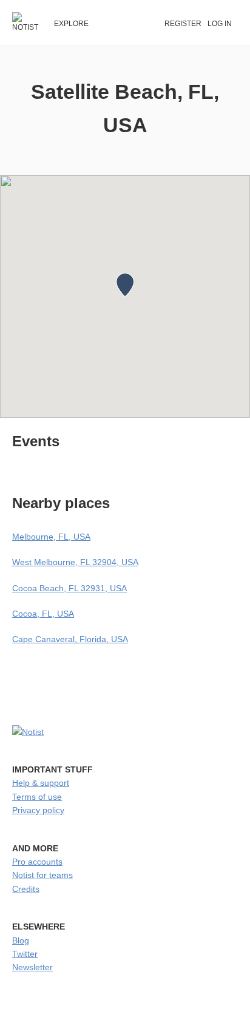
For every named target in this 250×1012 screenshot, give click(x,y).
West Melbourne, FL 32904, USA (75, 562)
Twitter (25, 954)
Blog (20, 940)
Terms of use (37, 797)
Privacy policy (38, 810)
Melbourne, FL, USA (51, 536)
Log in (220, 23)
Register (182, 23)
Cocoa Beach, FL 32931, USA (69, 588)
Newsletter (32, 967)
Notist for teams (42, 875)
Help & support (40, 783)
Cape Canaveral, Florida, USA (70, 639)
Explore (71, 23)
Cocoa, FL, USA (43, 613)
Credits (25, 889)
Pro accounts (37, 861)
